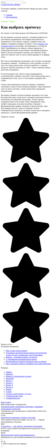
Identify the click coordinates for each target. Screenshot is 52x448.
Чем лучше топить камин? (16, 351)
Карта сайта (6, 402)
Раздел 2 (9, 383)
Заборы (9, 372)
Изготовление (11, 17)
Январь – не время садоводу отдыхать (21, 357)
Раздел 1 (9, 381)
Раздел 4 (9, 387)
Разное (8, 389)
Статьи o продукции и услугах (18, 394)
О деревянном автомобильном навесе (21, 359)
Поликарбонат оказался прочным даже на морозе (26, 362)
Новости (9, 374)
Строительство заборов (10, 5)
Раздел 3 (9, 385)
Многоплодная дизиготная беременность (18, 435)
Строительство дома (14, 396)
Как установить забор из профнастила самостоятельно (28, 364)
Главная (9, 15)
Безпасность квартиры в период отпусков (18, 417)
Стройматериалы (13, 398)
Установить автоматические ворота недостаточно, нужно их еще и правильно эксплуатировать (26, 354)
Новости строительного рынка (18, 376)
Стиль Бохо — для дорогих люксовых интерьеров (21, 426)
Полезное (10, 378)
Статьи (9, 392)
